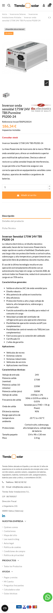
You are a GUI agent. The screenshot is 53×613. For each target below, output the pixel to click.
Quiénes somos (11, 527)
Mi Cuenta (9, 581)
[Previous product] (49, 17)
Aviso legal (9, 543)
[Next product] (50, 17)
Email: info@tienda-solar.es (18, 487)
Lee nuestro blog (11, 539)
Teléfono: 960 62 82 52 (16, 482)
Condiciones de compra (14, 551)
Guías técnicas (10, 593)
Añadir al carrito (28, 195)
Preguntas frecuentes (14, 585)
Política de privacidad (14, 555)
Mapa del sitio (10, 535)
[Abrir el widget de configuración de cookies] (4, 608)
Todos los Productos (13, 566)
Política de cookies (12, 547)
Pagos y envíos (11, 577)
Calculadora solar (12, 589)
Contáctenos (10, 531)
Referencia (7, 121)
